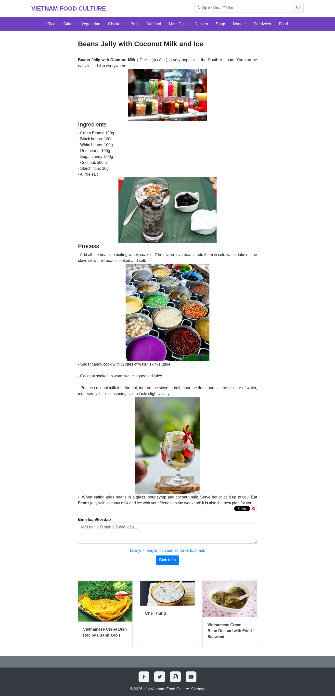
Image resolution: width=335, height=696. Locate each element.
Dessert (201, 24)
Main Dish (178, 24)
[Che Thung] (167, 593)
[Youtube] (191, 676)
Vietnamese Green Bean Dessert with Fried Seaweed (229, 631)
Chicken (115, 24)
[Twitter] (159, 676)
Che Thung (155, 613)
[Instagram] (175, 676)
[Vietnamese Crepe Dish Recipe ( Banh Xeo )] (105, 601)
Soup (220, 24)
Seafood (153, 24)
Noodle (239, 24)
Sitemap (198, 689)
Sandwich (262, 24)
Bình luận (167, 560)
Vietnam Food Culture (68, 8)
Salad (68, 24)
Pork (134, 24)
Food (283, 24)
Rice (51, 24)
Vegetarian (90, 24)
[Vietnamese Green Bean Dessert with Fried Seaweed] (230, 599)
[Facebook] (144, 676)
